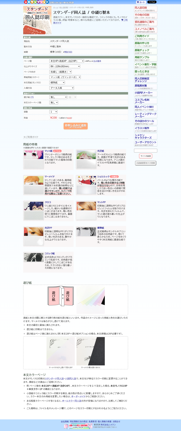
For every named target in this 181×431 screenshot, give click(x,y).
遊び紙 (29, 97)
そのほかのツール (144, 122)
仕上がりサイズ (30, 66)
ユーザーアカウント (145, 143)
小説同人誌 (70, 378)
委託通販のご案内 (144, 23)
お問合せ (116, 421)
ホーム (55, 7)
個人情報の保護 (104, 421)
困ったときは (145, 72)
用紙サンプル (142, 58)
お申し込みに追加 (75, 126)
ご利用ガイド (145, 37)
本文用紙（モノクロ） (32, 82)
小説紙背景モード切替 (145, 163)
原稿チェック (143, 51)
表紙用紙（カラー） (31, 77)
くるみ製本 (97, 61)
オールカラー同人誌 (71, 400)
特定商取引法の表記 (79, 421)
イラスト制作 (146, 129)
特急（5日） (68, 51)
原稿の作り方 (143, 44)
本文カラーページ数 (32, 102)
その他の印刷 (145, 15)
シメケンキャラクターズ (143, 136)
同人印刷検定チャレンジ (142, 79)
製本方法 (28, 46)
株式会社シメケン (108, 424)
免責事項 (93, 421)
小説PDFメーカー (144, 93)
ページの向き (29, 71)
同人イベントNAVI (144, 108)
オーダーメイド (78, 396)
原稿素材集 (144, 86)
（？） (32, 97)
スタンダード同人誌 (54, 378)
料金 (26, 117)
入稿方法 (28, 87)
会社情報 (65, 421)
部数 (26, 111)
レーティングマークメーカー (145, 115)
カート (142, 2)
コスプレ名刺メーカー (142, 101)
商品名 (27, 41)
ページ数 (28, 61)
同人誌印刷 (64, 7)
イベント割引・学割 (145, 65)
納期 (26, 51)
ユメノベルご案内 (145, 30)
